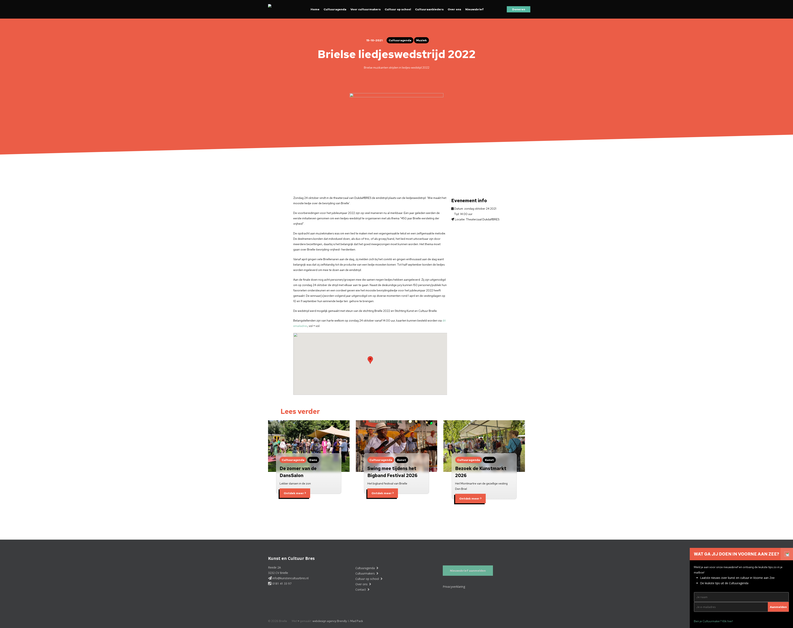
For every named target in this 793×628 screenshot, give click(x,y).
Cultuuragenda (335, 9)
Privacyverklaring (454, 587)
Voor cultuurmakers (365, 9)
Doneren (518, 9)
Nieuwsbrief (474, 9)
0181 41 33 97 (281, 583)
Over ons (454, 9)
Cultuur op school (398, 9)
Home (315, 9)
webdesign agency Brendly (330, 621)
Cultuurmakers (365, 573)
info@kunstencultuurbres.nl (290, 578)
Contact (361, 589)
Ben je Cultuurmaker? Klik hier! (713, 621)
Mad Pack (356, 621)
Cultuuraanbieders (429, 9)
